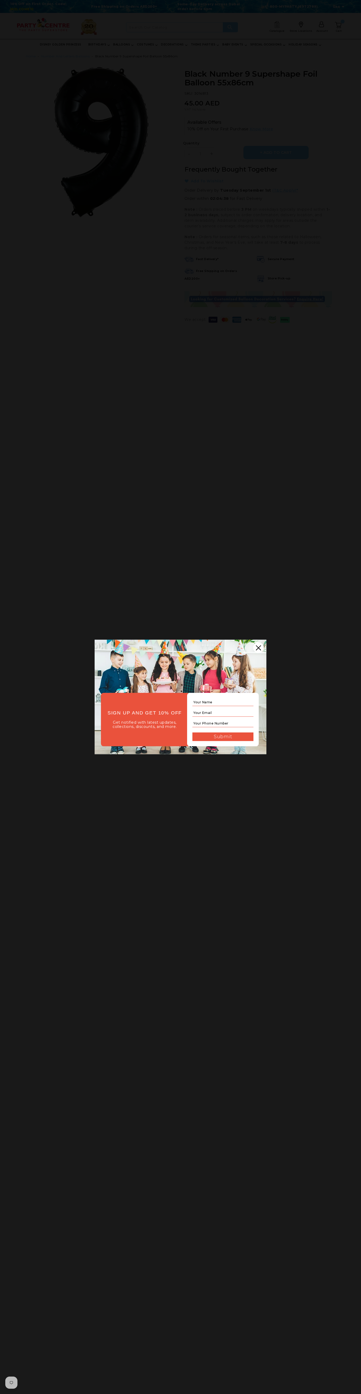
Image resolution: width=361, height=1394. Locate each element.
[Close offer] (258, 647)
